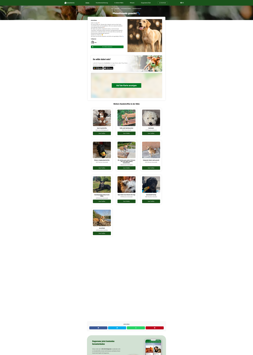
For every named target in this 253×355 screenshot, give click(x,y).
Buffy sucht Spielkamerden (126, 128)
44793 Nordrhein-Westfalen (126, 8)
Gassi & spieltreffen (102, 128)
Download (163, 2)
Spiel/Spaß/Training (151, 195)
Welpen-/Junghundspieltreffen (102, 160)
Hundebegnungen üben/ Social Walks (101, 195)
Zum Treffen (102, 133)
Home (112, 8)
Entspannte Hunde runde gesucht (151, 160)
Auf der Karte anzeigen (126, 85)
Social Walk (102, 228)
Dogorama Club (146, 3)
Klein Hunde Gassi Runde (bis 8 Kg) (126, 195)
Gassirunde (151, 128)
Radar (87, 3)
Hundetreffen (117, 8)
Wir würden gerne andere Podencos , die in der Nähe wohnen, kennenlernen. (126, 161)
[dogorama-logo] (69, 3)
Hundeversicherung (102, 3)
